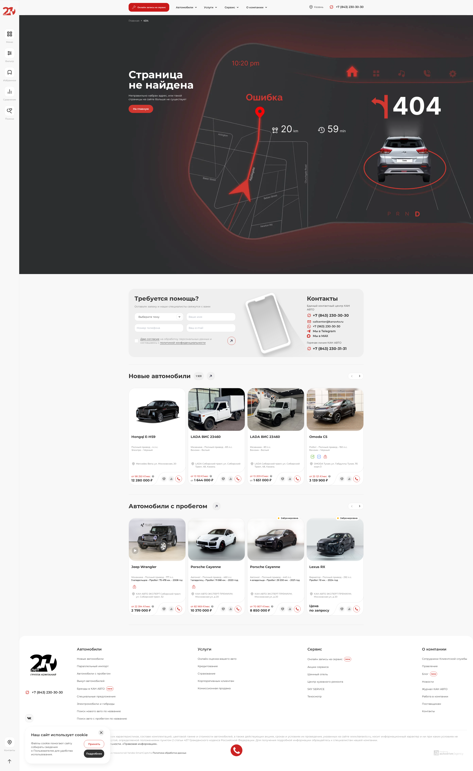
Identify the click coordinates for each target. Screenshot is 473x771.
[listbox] (159, 317)
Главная (134, 20)
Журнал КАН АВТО (435, 689)
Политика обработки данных (169, 752)
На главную (141, 109)
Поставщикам (431, 703)
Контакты (428, 711)
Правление (430, 666)
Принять (94, 744)
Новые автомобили (90, 658)
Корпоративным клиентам (216, 681)
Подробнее (94, 753)
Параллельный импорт (93, 666)
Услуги (204, 649)
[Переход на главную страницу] (9, 11)
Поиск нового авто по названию (99, 711)
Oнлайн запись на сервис (328, 659)
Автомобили (89, 649)
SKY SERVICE (315, 689)
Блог (429, 674)
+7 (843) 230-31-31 (330, 348)
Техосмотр (314, 696)
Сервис (314, 649)
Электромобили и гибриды (96, 703)
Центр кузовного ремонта (325, 681)
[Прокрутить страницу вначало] (9, 761)
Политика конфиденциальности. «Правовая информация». (117, 744)
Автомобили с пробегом (93, 673)
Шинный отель (317, 674)
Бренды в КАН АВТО (94, 688)
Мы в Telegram (324, 331)
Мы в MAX (320, 336)
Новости (428, 681)
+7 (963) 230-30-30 (326, 326)
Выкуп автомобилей (91, 681)
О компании (434, 649)
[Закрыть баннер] (101, 733)
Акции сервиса (318, 667)
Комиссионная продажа (214, 688)
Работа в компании (435, 696)
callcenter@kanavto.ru (328, 321)
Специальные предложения (96, 696)
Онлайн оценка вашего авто (217, 658)
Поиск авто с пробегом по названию (102, 718)
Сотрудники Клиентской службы (444, 658)
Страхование (206, 673)
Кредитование (208, 666)
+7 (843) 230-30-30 (331, 315)
